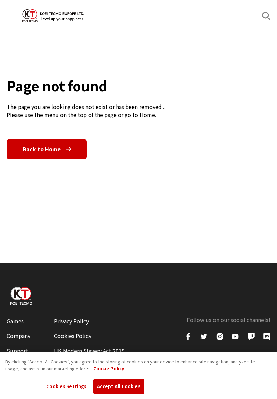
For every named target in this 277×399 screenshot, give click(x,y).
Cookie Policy (108, 368)
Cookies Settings (66, 386)
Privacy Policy (71, 321)
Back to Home (42, 149)
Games (15, 321)
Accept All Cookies (118, 386)
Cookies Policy (72, 336)
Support (17, 351)
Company (18, 336)
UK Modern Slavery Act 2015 (89, 351)
